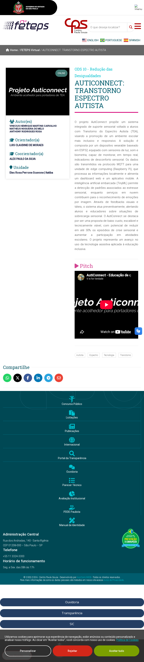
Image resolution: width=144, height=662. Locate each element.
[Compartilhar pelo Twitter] (18, 378)
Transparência (72, 613)
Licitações (72, 417)
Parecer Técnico (72, 485)
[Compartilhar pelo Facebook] (29, 378)
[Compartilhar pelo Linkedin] (39, 378)
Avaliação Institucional (72, 498)
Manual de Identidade (72, 525)
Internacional (72, 444)
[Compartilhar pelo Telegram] (49, 378)
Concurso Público (72, 404)
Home (14, 50)
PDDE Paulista (72, 511)
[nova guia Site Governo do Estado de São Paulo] (28, 8)
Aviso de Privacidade (114, 580)
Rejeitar (72, 650)
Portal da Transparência (72, 458)
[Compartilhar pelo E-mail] (60, 378)
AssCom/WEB (84, 577)
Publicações (72, 431)
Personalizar (28, 650)
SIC (72, 624)
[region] (72, 646)
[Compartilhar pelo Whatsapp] (8, 378)
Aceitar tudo (116, 650)
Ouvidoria (72, 471)
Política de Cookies (127, 639)
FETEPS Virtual (30, 50)
